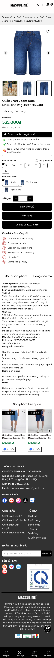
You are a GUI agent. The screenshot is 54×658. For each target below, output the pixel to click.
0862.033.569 (22, 484)
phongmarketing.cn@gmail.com (27, 488)
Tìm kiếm (32, 516)
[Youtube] (11, 500)
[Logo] (27, 597)
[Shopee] (4, 567)
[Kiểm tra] (43, 5)
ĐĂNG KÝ (46, 553)
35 (6, 171)
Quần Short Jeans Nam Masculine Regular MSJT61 (13, 437)
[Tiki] (18, 567)
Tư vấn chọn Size (37, 538)
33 (36, 165)
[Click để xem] (27, 53)
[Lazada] (11, 567)
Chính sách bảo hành (14, 520)
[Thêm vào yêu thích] (48, 31)
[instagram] (18, 500)
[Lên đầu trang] (48, 638)
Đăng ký (32, 529)
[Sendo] (4, 571)
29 (6, 165)
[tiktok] (25, 500)
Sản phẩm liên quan (27, 404)
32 (29, 165)
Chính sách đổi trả (12, 516)
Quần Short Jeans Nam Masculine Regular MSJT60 (39, 437)
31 (21, 165)
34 (44, 165)
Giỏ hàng (33, 533)
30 (13, 165)
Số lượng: (6, 198)
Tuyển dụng (34, 520)
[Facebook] (4, 500)
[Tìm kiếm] (38, 5)
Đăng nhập (34, 525)
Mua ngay (27, 216)
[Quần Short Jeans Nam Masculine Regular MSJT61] (14, 421)
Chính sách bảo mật (13, 532)
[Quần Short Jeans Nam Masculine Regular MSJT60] (40, 421)
